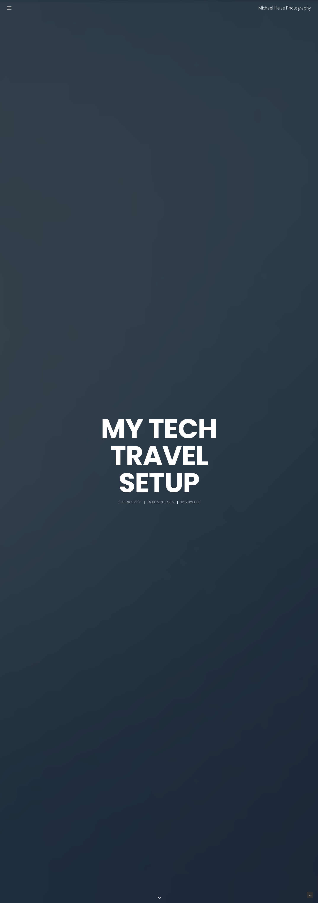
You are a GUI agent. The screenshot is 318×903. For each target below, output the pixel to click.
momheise (192, 502)
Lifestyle (158, 502)
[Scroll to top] (310, 895)
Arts (170, 502)
